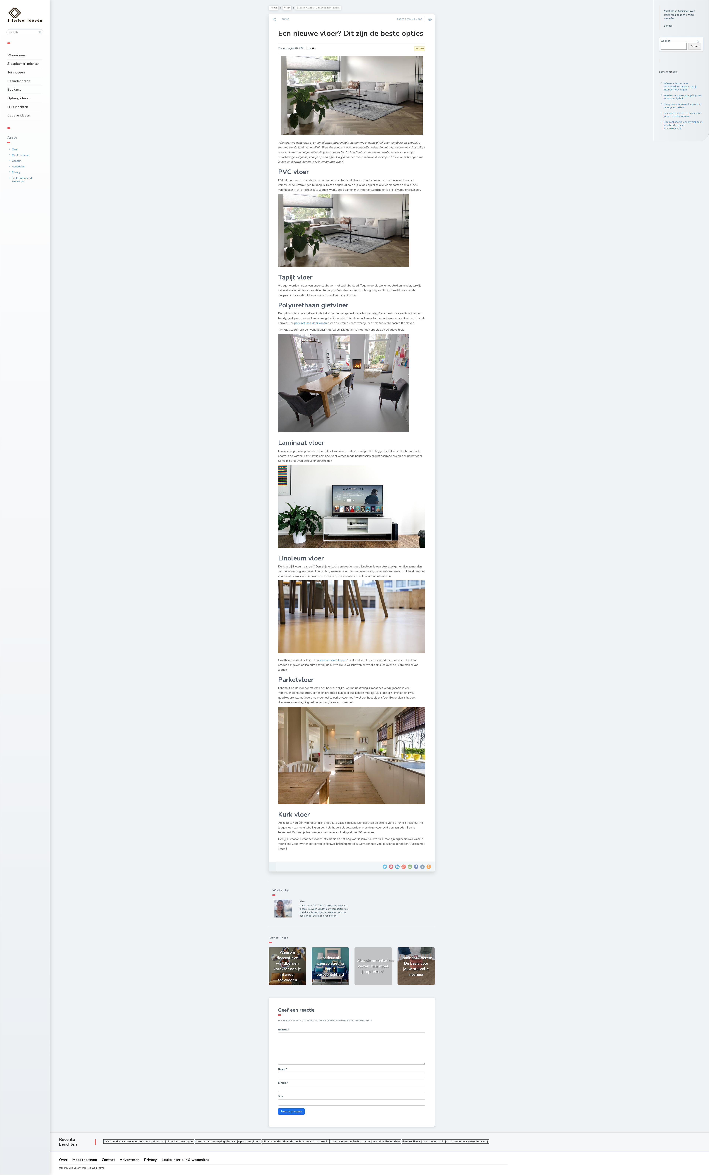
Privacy (16, 172)
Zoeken (666, 40)
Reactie (283, 1029)
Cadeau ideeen (18, 115)
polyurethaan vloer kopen (310, 323)
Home (273, 7)
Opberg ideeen (18, 98)
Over (15, 149)
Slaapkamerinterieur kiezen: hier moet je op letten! (682, 105)
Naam (282, 1069)
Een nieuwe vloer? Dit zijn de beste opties (350, 33)
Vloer (287, 7)
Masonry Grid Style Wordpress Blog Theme (81, 1167)
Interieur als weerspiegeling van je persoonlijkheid (683, 97)
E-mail (283, 1083)
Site (280, 1096)
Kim (313, 48)
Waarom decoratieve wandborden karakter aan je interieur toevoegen (680, 86)
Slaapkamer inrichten (23, 63)
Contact (16, 161)
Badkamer (15, 89)
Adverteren (18, 166)
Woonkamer (16, 55)
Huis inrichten (17, 107)
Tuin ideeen (16, 72)
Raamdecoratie (18, 81)
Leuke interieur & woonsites (22, 179)
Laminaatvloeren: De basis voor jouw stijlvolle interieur (682, 114)
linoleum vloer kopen (333, 660)
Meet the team (20, 155)
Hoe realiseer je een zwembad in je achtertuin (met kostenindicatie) (683, 125)
